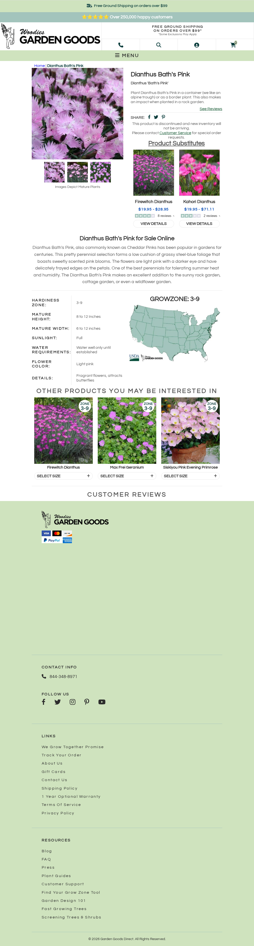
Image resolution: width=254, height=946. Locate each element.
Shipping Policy (60, 788)
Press (48, 867)
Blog (47, 851)
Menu (129, 55)
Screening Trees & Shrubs (72, 917)
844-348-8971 (63, 676)
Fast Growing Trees (64, 909)
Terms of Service (61, 805)
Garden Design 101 (64, 901)
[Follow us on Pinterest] (86, 702)
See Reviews (211, 109)
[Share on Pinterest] (163, 117)
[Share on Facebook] (149, 117)
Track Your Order (62, 755)
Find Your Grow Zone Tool (71, 892)
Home (39, 66)
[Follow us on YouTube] (101, 702)
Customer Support (63, 884)
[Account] (196, 44)
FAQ (46, 859)
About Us (52, 763)
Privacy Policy (58, 813)
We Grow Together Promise (73, 747)
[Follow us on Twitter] (57, 702)
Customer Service (175, 133)
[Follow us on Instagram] (72, 702)
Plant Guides (56, 876)
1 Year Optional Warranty (71, 796)
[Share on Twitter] (156, 117)
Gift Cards (54, 772)
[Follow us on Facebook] (43, 702)
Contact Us (54, 780)
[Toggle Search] (158, 44)
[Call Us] (120, 44)
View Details (154, 224)
